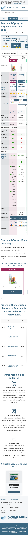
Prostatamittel (14, 487)
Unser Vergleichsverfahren (4, 505)
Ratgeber (3, 512)
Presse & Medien (4, 502)
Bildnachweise (14, 507)
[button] (1, 298)
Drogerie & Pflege (13, 18)
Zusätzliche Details (17, 3)
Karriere (3, 510)
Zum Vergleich (14, 492)
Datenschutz (13, 505)
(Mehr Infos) (4, 529)
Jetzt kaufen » (13, 218)
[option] (14, 483)
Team (2, 507)
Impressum (13, 510)
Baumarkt (4, 18)
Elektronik (22, 18)
